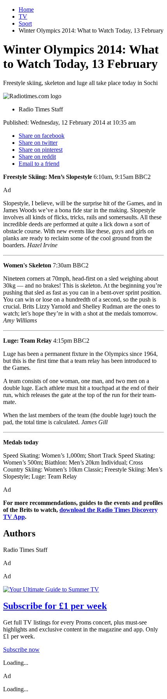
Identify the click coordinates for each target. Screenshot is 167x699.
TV (23, 16)
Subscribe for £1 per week (55, 606)
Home (26, 9)
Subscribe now (21, 649)
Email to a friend (39, 163)
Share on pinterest (41, 149)
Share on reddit (37, 156)
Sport (25, 23)
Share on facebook (41, 135)
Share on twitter (38, 142)
